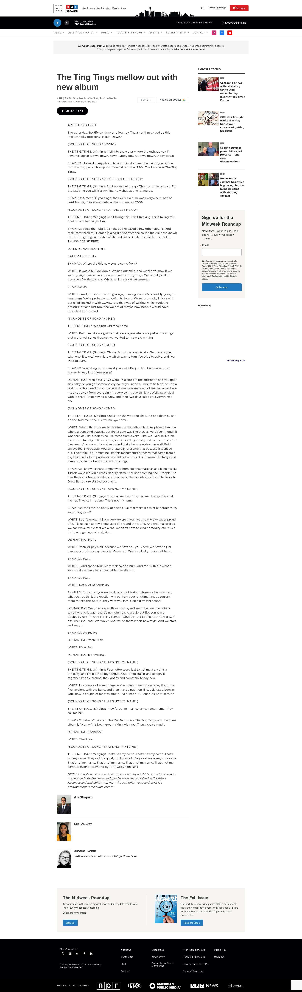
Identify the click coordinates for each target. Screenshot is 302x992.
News (57, 32)
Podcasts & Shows (129, 32)
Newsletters (217, 8)
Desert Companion (81, 32)
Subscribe (221, 287)
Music (105, 32)
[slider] (71, 22)
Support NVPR (176, 32)
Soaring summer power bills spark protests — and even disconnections (231, 154)
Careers (125, 971)
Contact (199, 32)
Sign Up (70, 922)
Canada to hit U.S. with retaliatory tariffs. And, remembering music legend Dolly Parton (232, 91)
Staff (123, 964)
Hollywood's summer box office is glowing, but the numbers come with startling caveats (232, 187)
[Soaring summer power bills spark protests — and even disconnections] (208, 149)
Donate (240, 8)
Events (154, 32)
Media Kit (219, 957)
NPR (222, 78)
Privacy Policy (94, 964)
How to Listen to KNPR (195, 964)
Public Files (220, 950)
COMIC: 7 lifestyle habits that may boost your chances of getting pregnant (232, 124)
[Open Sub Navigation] (63, 32)
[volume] (67, 22)
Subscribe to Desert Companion (163, 964)
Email (205, 245)
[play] (57, 23)
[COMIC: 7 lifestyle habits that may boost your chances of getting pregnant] (208, 118)
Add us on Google (170, 100)
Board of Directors (193, 971)
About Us (126, 950)
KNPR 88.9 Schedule (194, 950)
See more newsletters (74, 912)
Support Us (158, 950)
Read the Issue (192, 922)
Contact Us (127, 957)
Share (144, 100)
